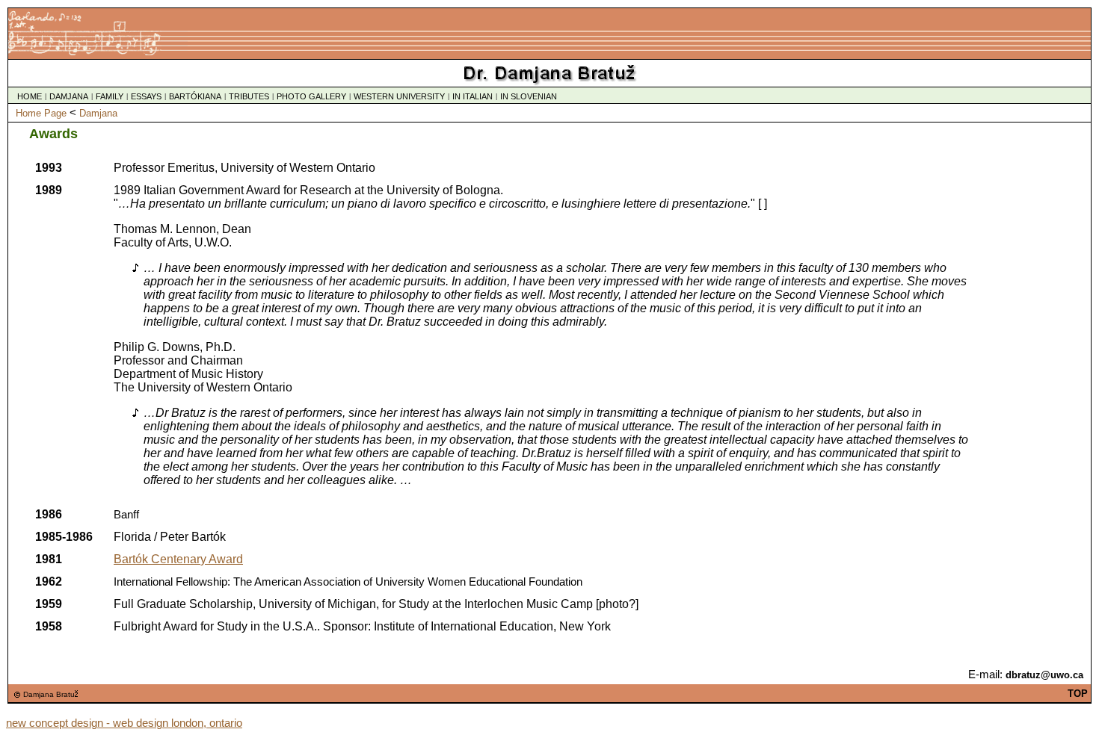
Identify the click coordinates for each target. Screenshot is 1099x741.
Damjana (98, 113)
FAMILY (109, 96)
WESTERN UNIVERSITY (399, 96)
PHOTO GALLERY (311, 96)
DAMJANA (68, 96)
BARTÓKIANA (195, 96)
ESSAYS (146, 96)
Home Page (41, 113)
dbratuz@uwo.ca (1044, 674)
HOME (29, 96)
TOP (1078, 693)
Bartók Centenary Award (178, 559)
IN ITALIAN (472, 96)
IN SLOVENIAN (528, 96)
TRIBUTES (249, 96)
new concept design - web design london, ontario (124, 723)
